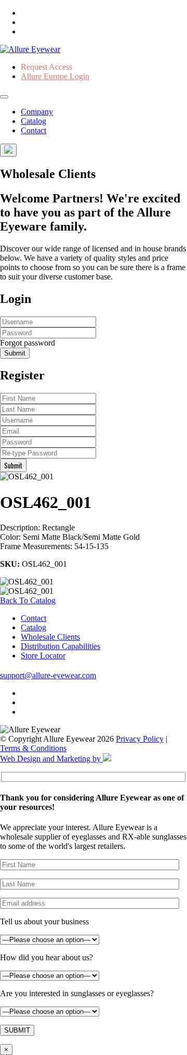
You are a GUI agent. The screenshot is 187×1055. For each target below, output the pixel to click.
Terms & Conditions (33, 748)
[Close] (8, 150)
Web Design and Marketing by (51, 758)
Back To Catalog (28, 600)
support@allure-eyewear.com (48, 675)
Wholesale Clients (50, 636)
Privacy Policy (140, 738)
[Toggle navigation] (4, 96)
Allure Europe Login (55, 76)
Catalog (33, 121)
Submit (14, 353)
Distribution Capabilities (60, 646)
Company (37, 111)
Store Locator (43, 655)
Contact (33, 130)
